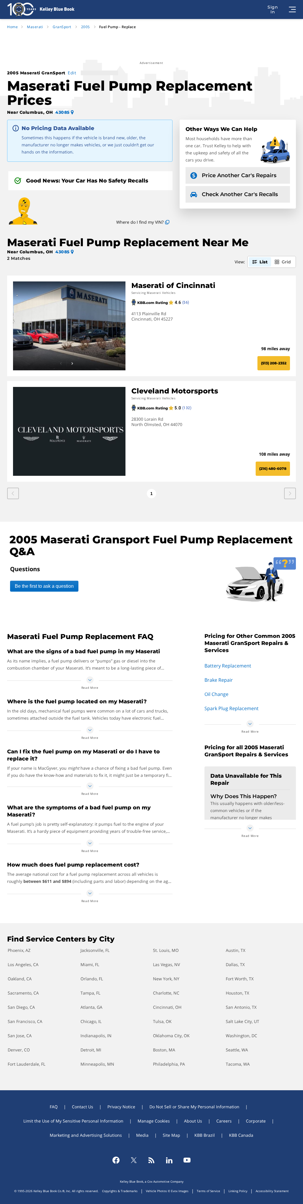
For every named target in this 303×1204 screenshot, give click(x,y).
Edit (72, 73)
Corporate (256, 1121)
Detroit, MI (90, 1050)
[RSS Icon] (151, 1160)
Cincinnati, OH (167, 1007)
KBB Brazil (204, 1135)
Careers (224, 1121)
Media (142, 1135)
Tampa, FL (90, 993)
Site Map (171, 1135)
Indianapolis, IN (96, 1035)
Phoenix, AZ (19, 950)
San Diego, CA (21, 1007)
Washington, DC (241, 1035)
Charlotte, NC (166, 993)
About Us (193, 1121)
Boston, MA (164, 1050)
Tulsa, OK (162, 1021)
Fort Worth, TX (240, 979)
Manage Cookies (154, 1121)
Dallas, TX (235, 964)
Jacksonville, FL (94, 950)
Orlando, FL (91, 979)
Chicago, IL (90, 1021)
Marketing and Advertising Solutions (86, 1135)
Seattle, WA (237, 1050)
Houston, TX (237, 993)
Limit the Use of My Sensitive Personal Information (73, 1121)
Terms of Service (208, 1191)
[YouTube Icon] (187, 1160)
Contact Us (82, 1106)
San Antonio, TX (241, 1007)
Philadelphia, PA (169, 1064)
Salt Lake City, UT (242, 1021)
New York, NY (166, 979)
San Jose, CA (20, 1035)
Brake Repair (218, 680)
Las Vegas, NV (166, 964)
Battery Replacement (227, 665)
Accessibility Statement (272, 1191)
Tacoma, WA (238, 1064)
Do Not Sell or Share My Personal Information (194, 1106)
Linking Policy (237, 1191)
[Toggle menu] (292, 9)
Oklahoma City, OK (171, 1035)
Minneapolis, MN (97, 1064)
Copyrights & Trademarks (120, 1191)
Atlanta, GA (91, 1007)
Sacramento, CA (23, 993)
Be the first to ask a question (44, 586)
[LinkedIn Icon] (169, 1160)
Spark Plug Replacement (231, 708)
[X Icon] (133, 1160)
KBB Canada (241, 1135)
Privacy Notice (121, 1106)
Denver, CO (19, 1050)
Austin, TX (235, 950)
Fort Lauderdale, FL (26, 1064)
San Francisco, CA (25, 1021)
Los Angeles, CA (23, 964)
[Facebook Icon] (116, 1160)
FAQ (54, 1106)
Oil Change (216, 694)
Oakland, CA (20, 979)
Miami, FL (89, 964)
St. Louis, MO (166, 950)
